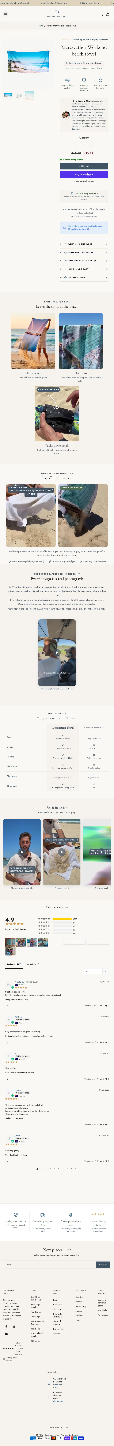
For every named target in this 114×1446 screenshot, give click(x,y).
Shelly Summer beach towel (16, 999)
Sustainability (81, 1306)
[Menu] (5, 14)
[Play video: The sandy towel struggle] (22, 852)
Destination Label (52, 1435)
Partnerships (103, 1315)
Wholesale (102, 1310)
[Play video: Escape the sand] (61, 852)
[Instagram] (14, 1326)
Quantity (84, 137)
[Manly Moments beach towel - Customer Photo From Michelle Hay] (21, 942)
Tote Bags (35, 1316)
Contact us (57, 1304)
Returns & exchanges (57, 1315)
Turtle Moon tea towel (14, 1118)
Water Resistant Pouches (37, 1322)
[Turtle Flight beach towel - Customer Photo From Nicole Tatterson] (43, 942)
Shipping (57, 1309)
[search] (101, 14)
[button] (84, 166)
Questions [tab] (31, 964)
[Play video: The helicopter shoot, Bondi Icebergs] (57, 652)
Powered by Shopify (69, 1435)
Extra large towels (35, 1306)
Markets (79, 1311)
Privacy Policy (59, 1329)
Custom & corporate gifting (102, 1303)
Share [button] (11, 1005)
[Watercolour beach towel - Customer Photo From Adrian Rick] (10, 951)
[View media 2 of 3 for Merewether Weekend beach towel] (18, 95)
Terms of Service (57, 1323)
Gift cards (35, 1341)
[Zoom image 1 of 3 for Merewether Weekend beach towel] (28, 64)
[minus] (78, 144)
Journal (78, 1320)
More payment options (84, 181)
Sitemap (56, 1333)
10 (76, 1168)
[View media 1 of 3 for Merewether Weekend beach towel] (8, 95)
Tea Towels (36, 1312)
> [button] (82, 1168)
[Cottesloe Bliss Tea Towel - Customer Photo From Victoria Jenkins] (10, 942)
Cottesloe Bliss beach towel (16, 1154)
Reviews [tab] (11, 964)
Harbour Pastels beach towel (16, 1036)
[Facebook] (6, 1326)
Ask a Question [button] (75, 941)
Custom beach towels (37, 1335)
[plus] (90, 144)
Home (40, 25)
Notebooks (35, 1328)
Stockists (79, 1315)
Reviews (79, 1301)
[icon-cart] (107, 14)
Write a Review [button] (99, 941)
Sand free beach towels (36, 1298)
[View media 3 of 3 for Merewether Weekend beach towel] (29, 95)
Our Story (80, 1297)
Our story (76, 129)
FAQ (55, 1300)
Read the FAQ (57, 1386)
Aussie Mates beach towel (16, 1072)
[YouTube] (6, 1334)
